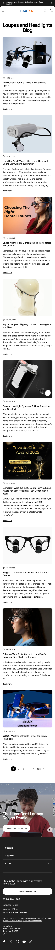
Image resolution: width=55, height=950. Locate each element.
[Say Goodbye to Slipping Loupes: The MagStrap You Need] (27, 297)
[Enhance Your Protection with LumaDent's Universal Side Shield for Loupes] (27, 627)
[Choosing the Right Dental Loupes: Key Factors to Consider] (27, 215)
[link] (11, 899)
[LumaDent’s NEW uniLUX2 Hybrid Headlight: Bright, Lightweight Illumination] (27, 134)
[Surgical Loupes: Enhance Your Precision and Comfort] (27, 545)
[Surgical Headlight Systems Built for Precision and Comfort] (27, 379)
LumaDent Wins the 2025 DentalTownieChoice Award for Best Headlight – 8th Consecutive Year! (27, 491)
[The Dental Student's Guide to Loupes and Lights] (27, 55)
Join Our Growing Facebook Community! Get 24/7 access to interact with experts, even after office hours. (27, 919)
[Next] (51, 3)
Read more (7, 109)
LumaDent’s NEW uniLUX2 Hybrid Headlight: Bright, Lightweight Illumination (25, 162)
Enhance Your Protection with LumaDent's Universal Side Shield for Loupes (24, 655)
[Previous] (3, 3)
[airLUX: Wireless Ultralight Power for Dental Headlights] (27, 709)
